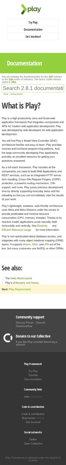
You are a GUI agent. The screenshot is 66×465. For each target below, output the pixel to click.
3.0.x (13, 82)
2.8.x (11, 79)
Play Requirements (20, 289)
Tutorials (33, 375)
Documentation (33, 29)
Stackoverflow (24, 326)
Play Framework (33, 9)
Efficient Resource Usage (16, 229)
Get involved (33, 422)
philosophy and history (26, 282)
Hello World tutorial (21, 278)
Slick (35, 244)
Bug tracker (33, 418)
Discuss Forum (25, 322)
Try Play (33, 22)
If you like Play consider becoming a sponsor (36, 343)
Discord (40, 322)
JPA (46, 244)
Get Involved (33, 36)
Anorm (27, 244)
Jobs (33, 396)
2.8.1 (51, 76)
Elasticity (42, 225)
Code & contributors (33, 414)
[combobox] (33, 88)
